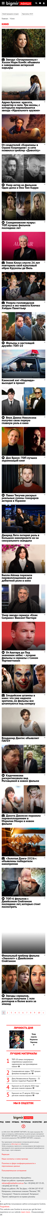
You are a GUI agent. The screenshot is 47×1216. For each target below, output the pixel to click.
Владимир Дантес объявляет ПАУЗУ (20, 739)
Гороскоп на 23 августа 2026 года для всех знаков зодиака (25, 1094)
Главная (5, 18)
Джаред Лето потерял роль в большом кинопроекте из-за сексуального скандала (20, 537)
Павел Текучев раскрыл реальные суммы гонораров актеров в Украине (20, 498)
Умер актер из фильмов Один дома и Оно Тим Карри (20, 186)
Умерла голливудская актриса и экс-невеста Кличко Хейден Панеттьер (21, 305)
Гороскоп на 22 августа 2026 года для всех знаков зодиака (25, 1087)
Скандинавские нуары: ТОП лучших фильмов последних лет (19, 225)
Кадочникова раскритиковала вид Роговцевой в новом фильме (20, 778)
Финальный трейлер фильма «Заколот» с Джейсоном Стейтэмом (20, 958)
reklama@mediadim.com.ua (13, 1183)
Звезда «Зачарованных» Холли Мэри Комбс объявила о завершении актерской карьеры (21, 63)
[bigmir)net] (13, 3)
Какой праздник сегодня (11, 14)
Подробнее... (5, 1206)
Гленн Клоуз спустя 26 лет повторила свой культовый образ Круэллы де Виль (21, 265)
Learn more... (26, 1212)
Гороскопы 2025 (27, 14)
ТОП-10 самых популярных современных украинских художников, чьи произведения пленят (24, 1062)
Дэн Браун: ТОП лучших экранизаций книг (19, 459)
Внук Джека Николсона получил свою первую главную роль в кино (19, 420)
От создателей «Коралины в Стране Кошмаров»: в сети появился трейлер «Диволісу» (21, 147)
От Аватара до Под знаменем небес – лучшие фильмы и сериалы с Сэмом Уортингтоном (20, 656)
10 (39, 1013)
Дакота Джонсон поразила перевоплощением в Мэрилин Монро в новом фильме (21, 820)
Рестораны (26, 1122)
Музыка (15, 1122)
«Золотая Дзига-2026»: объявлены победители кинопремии (19, 861)
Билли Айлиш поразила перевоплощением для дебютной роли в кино (17, 577)
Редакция (5, 1154)
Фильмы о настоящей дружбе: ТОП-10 (18, 344)
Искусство (37, 1122)
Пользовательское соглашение (14, 1170)
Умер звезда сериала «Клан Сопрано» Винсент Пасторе (20, 616)
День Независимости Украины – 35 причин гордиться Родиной (26, 1079)
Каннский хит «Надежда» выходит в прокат (18, 381)
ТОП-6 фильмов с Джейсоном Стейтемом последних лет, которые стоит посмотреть (21, 903)
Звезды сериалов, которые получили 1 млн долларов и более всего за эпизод (19, 1000)
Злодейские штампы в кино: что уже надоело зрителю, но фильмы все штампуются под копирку (18, 699)
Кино (12, 18)
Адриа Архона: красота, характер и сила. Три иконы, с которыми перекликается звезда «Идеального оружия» (21, 106)
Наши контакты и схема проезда (15, 1159)
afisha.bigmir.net (16, 1144)
